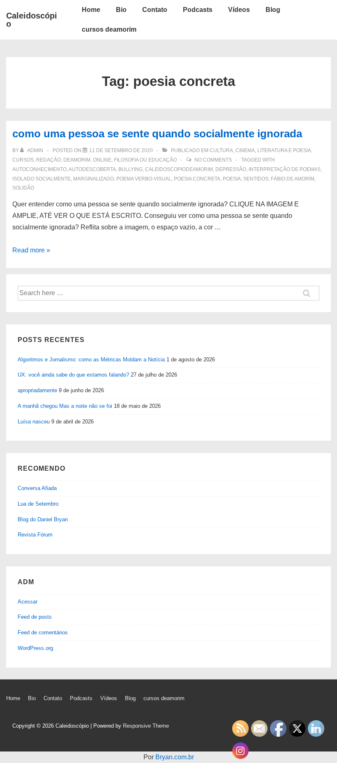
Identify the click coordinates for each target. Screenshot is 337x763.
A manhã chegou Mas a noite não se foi (65, 406)
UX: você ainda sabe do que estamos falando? (73, 375)
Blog (272, 9)
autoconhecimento (39, 169)
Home (91, 9)
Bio (121, 9)
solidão (23, 188)
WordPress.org (35, 648)
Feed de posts (35, 617)
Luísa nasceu (34, 421)
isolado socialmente (41, 179)
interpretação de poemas (285, 169)
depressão (230, 169)
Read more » (31, 250)
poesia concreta (197, 179)
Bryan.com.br (174, 757)
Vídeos (239, 9)
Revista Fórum (35, 535)
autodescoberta (92, 169)
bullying (130, 169)
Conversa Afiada (37, 488)
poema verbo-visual (143, 179)
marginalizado (93, 179)
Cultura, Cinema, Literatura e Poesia (260, 150)
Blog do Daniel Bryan (43, 519)
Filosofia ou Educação (145, 160)
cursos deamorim (109, 29)
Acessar (27, 602)
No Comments (213, 160)
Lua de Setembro (38, 504)
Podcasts (197, 9)
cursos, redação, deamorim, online (61, 160)
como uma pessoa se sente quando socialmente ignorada (157, 133)
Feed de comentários (43, 632)
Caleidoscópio (31, 19)
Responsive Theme (146, 726)
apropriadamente (37, 390)
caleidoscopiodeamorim (179, 169)
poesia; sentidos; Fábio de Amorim (268, 179)
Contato (154, 9)
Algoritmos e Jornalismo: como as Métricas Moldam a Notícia (91, 359)
